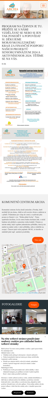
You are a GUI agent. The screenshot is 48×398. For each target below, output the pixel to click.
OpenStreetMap (33, 293)
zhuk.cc (24, 293)
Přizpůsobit (17, 393)
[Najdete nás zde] (24, 266)
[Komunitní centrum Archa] (12, 9)
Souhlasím (30, 393)
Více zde (38, 240)
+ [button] (5, 247)
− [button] (5, 251)
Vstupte (34, 305)
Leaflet (18, 293)
